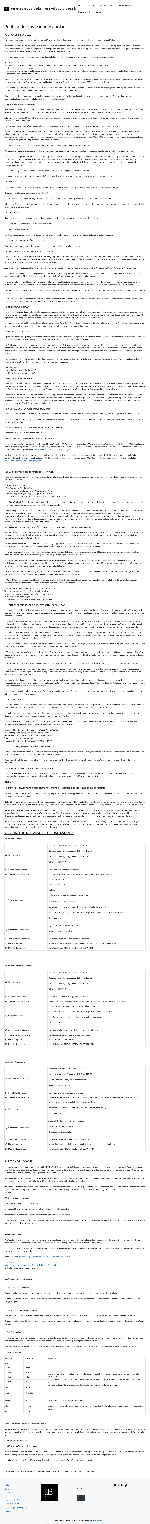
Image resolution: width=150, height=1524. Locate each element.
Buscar (79, 1488)
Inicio (80, 5)
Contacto (99, 12)
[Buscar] (81, 1498)
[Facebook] (122, 1486)
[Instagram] (118, 1486)
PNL (111, 5)
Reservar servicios (84, 12)
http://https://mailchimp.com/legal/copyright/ (23, 461)
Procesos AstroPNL (125, 5)
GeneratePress (97, 1520)
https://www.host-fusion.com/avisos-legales (53, 450)
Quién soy (8, 1489)
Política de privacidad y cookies (17, 1508)
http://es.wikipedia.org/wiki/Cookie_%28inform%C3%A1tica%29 (45, 1257)
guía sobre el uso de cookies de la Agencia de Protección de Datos (31, 1265)
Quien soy (90, 5)
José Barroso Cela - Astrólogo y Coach (43, 8)
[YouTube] (115, 1486)
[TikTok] (126, 1486)
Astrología (102, 5)
